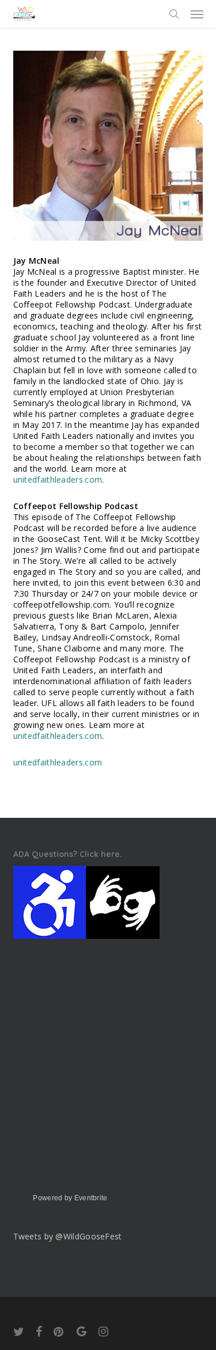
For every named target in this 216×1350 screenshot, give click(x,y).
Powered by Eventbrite (70, 1198)
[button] (197, 14)
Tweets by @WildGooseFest (67, 1236)
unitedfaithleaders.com (58, 479)
